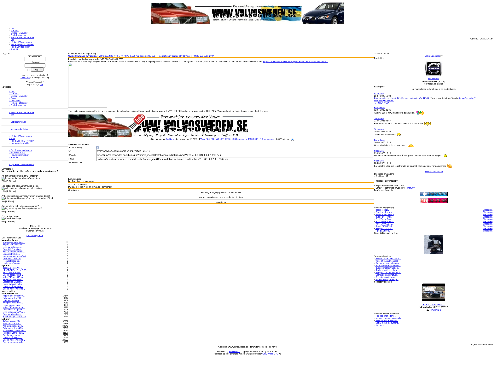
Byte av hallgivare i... (12, 247)
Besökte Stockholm (385, 214)
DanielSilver (433, 78)
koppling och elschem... (14, 242)
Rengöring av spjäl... (12, 305)
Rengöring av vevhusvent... (388, 272)
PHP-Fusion (234, 351)
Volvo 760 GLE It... (384, 224)
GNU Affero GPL (270, 354)
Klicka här (25, 77)
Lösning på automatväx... (387, 275)
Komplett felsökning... (13, 303)
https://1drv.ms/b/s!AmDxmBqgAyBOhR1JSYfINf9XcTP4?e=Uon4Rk (295, 61)
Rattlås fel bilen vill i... (433, 304)
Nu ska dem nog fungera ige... (390, 318)
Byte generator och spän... (388, 263)
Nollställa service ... (12, 323)
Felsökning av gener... (13, 309)
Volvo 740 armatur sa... (14, 307)
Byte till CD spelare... (12, 249)
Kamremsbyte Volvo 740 (14, 256)
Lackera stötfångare (12, 263)
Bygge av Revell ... (384, 217)
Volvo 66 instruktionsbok (387, 261)
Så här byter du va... (12, 335)
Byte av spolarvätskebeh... (388, 265)
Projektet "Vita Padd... (13, 279)
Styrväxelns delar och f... (387, 277)
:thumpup (380, 325)
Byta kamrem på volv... (13, 342)
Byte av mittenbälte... (12, 314)
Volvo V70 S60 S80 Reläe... (388, 258)
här (41, 84)
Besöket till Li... (382, 210)
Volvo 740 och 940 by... (14, 277)
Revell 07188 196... (384, 226)
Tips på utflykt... (383, 231)
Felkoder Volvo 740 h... (13, 333)
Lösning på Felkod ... (12, 337)
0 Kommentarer (267, 139)
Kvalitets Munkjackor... (13, 284)
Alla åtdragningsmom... (13, 326)
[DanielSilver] (433, 76)
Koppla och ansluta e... (13, 244)
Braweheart (379, 107)
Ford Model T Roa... (385, 221)
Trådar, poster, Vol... (12, 268)
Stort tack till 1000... (12, 272)
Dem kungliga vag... (385, 212)
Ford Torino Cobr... (384, 219)
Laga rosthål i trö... (11, 254)
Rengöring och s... (384, 228)
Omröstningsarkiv (34, 235)
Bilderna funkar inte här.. (387, 320)
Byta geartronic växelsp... (387, 268)
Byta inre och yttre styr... (387, 279)
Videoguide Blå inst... (12, 282)
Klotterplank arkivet (434, 171)
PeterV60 (410, 188)
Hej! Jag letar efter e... (386, 316)
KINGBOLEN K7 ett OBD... (15, 270)
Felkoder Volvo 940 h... (13, 328)
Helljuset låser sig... (12, 261)
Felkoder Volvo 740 (12, 258)
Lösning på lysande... (13, 286)
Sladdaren (170, 139)
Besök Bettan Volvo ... (13, 275)
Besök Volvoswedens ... (14, 289)
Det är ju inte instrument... (387, 323)
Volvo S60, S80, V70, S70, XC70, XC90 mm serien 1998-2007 (127, 56)
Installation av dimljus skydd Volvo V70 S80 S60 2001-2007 (186, 56)
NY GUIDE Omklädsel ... (14, 330)
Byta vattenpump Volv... (14, 251)
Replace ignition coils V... (387, 270)
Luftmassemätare (11, 300)
